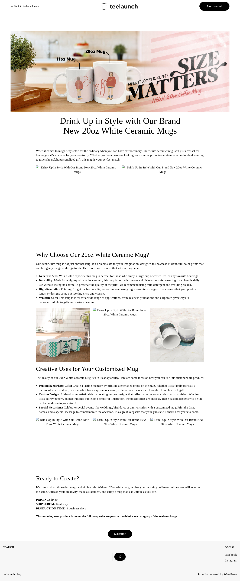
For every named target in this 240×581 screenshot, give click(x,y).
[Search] (120, 557)
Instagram (231, 560)
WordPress (230, 574)
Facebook (231, 554)
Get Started (214, 6)
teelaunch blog (12, 574)
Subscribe (120, 533)
